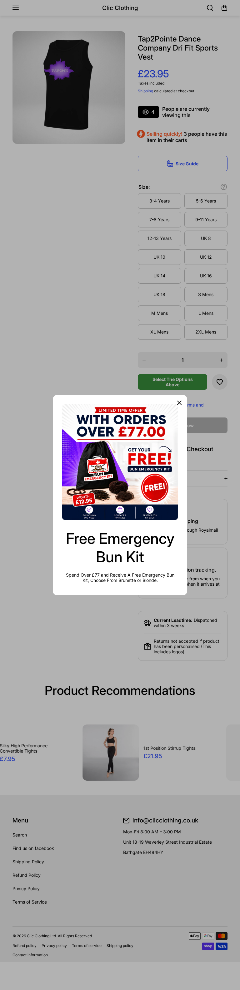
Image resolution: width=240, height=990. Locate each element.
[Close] (179, 403)
